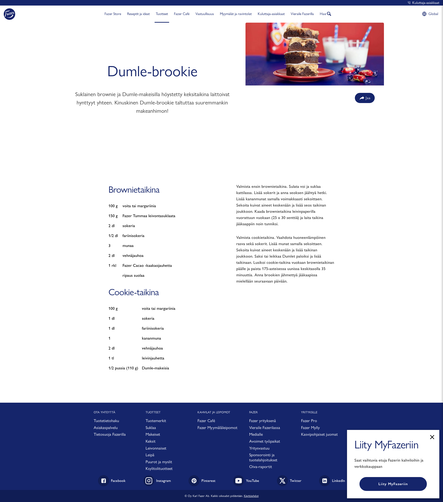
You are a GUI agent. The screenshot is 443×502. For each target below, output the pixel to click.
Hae (323, 14)
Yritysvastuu (259, 448)
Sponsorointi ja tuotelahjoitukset (263, 457)
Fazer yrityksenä (262, 420)
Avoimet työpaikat (264, 441)
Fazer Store (113, 14)
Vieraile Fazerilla (302, 14)
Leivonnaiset (156, 448)
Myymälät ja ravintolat (236, 14)
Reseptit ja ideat (138, 14)
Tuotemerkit (156, 420)
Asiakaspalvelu (106, 427)
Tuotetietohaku (106, 420)
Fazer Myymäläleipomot (217, 427)
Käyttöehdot (251, 496)
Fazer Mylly (310, 427)
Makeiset (153, 434)
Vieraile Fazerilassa (264, 427)
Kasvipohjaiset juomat (319, 434)
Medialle (256, 434)
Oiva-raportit (260, 466)
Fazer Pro (309, 420)
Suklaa (151, 427)
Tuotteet (162, 14)
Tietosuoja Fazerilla (110, 434)
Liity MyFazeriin (393, 484)
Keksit (151, 441)
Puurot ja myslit (159, 461)
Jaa (368, 98)
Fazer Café (181, 14)
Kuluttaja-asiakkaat (425, 2)
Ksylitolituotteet (159, 468)
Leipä (150, 454)
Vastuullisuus (204, 14)
